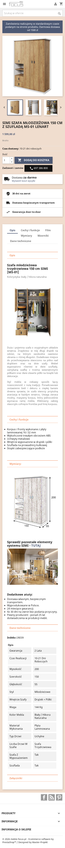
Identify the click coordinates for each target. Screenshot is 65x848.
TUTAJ (36, 545)
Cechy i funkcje (30, 230)
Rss (51, 797)
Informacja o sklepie (16, 829)
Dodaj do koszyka (33, 160)
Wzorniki (43, 235)
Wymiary (26, 235)
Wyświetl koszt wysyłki (23, 180)
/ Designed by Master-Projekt (32, 842)
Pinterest (59, 797)
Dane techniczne (20, 241)
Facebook (44, 797)
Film (48, 230)
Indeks (11, 637)
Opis (12, 230)
